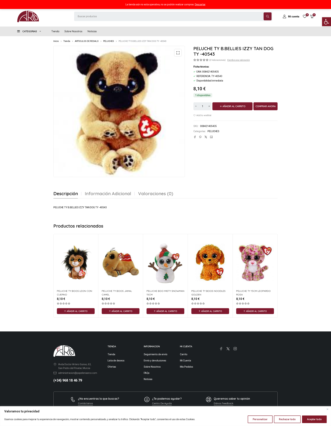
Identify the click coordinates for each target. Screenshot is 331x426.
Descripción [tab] (65, 193)
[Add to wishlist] (202, 115)
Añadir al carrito (234, 106)
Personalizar (260, 419)
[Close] (327, 409)
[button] (326, 21)
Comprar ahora (265, 106)
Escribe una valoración (238, 60)
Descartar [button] (200, 4)
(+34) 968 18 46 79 (67, 380)
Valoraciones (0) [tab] (155, 193)
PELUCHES (108, 41)
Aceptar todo (314, 419)
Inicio (56, 41)
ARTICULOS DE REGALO (87, 41)
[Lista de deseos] (305, 16)
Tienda (66, 41)
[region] (165, 416)
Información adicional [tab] (108, 193)
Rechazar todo (287, 419)
